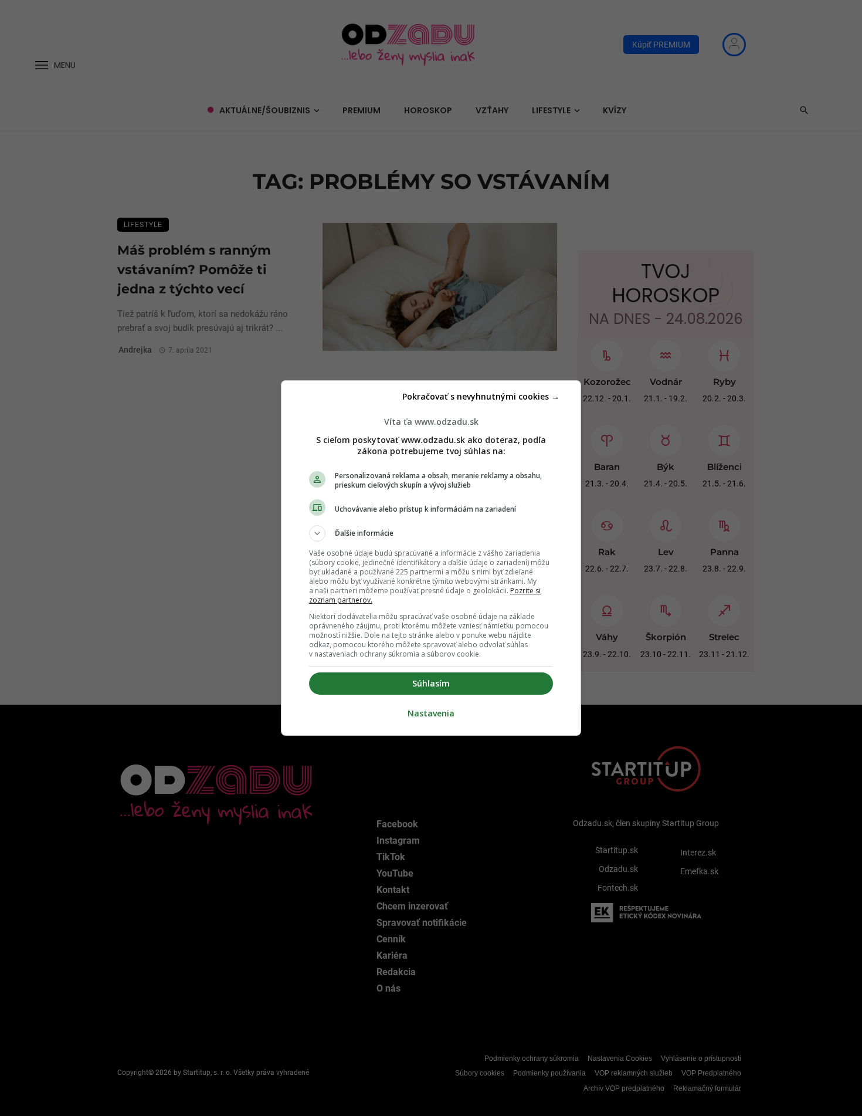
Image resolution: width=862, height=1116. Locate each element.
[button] (431, 533)
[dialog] (431, 558)
